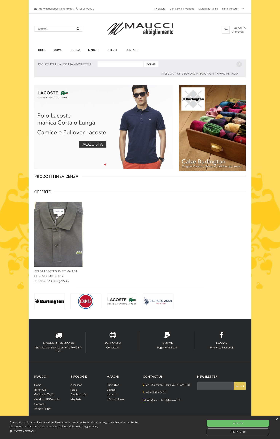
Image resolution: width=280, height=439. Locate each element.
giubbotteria (78, 394)
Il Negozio (159, 8)
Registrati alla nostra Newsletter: (65, 64)
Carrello (238, 29)
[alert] (140, 427)
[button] (74, 431)
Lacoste (111, 394)
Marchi (93, 49)
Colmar (111, 389)
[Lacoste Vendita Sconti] (122, 301)
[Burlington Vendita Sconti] (49, 301)
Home (42, 49)
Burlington (113, 384)
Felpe (73, 389)
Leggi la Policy (90, 426)
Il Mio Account (231, 8)
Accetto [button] (238, 423)
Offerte (111, 49)
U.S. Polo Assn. (115, 399)
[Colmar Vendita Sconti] (86, 301)
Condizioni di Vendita (182, 8)
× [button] (276, 419)
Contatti (132, 49)
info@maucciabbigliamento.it (55, 8)
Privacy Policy (42, 408)
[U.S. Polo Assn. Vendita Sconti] (158, 301)
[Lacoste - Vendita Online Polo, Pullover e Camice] (103, 127)
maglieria (75, 399)
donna (75, 49)
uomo (58, 49)
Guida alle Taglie (208, 8)
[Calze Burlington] (212, 128)
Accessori (76, 384)
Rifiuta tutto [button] (238, 431)
